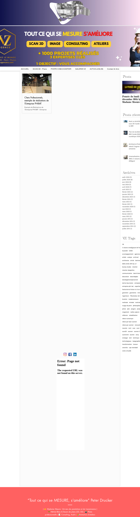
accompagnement (127, 254)
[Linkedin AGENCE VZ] (75, 354)
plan (128, 309)
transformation (127, 344)
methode (125, 302)
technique (136, 338)
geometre (125, 293)
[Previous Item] (125, 87)
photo (124, 309)
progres (133, 309)
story (137, 334)
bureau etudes (126, 267)
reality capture (134, 312)
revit (129, 328)
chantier (134, 267)
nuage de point (127, 305)
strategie (125, 338)
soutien (132, 334)
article (132, 260)
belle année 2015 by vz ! (129, 264)
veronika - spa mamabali (130, 347)
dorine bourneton (127, 283)
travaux (135, 344)
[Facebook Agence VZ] (70, 354)
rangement (125, 312)
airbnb (124, 257)
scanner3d (125, 334)
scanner (130, 331)
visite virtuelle (126, 351)
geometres (133, 293)
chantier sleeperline (128, 270)
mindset (131, 302)
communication (127, 273)
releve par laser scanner (129, 322)
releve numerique (127, 318)
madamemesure (133, 299)
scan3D (124, 331)
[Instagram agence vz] (65, 354)
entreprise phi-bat (128, 286)
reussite (124, 328)
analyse (129, 257)
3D (123, 244)
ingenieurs (125, 296)
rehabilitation (133, 315)
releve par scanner (128, 325)
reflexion (125, 315)
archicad (135, 257)
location (124, 299)
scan (134, 328)
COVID (131, 251)
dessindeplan (134, 276)
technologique (126, 341)
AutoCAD (125, 251)
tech (130, 338)
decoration (125, 276)
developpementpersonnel (130, 280)
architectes (125, 260)
